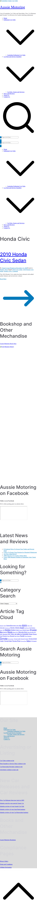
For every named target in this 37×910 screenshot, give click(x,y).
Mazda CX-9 (15, 632)
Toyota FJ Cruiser (24, 639)
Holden (8, 630)
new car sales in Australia (19, 634)
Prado (8, 636)
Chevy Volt (29, 625)
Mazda (9, 632)
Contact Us (7, 97)
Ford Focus (26, 627)
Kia (1, 632)
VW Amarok (33, 641)
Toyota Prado (8, 641)
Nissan (31, 634)
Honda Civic (7, 271)
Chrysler (2, 627)
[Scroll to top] (18, 909)
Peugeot (5, 636)
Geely (1, 630)
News (6, 269)
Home (5, 18)
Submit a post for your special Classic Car (12, 803)
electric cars (7, 627)
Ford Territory (32, 627)
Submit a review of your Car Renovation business (14, 812)
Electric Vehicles (15, 627)
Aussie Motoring (12, 7)
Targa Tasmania (28, 636)
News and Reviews (9, 93)
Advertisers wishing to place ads (9, 770)
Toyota (3, 638)
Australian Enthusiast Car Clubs (16, 55)
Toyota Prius (16, 641)
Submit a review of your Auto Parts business (12, 809)
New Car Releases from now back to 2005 (12, 800)
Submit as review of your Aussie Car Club (12, 806)
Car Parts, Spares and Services (15, 92)
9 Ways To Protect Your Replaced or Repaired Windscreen (20, 552)
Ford (22, 628)
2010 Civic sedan (17, 269)
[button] (20, 53)
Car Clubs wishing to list (7, 760)
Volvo (28, 641)
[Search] (0, 137)
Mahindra (5, 632)
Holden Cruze (15, 630)
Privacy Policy (4, 861)
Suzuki (22, 636)
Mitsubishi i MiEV (7, 634)
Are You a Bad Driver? (10, 554)
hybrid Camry (26, 630)
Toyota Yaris (23, 641)
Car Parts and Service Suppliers (12, 188)
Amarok (1, 625)
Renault (12, 636)
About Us (6, 95)
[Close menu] (0, 146)
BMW (24, 625)
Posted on (18, 268)
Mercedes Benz (22, 632)
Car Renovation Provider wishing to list (11, 766)
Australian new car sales (14, 625)
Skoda (18, 636)
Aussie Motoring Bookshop (8, 840)
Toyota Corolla (17, 639)
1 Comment (14, 271)
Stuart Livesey (6, 268)
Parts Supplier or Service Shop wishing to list (13, 763)
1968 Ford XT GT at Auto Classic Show (15, 555)
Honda (2, 269)
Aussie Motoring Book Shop (8, 343)
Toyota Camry (11, 638)
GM (4, 630)
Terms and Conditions (6, 864)
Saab (16, 636)
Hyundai (33, 630)
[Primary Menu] (0, 141)
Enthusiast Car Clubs (10, 151)
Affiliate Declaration (6, 867)
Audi (5, 625)
